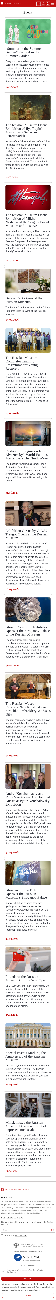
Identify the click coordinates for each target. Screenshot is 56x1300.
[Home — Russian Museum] (18, 3)
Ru (39, 3)
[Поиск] (48, 4)
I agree (28, 1295)
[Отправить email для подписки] (52, 1230)
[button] (28, 1265)
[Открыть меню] (53, 4)
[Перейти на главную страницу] (15, 1190)
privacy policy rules (21, 1235)
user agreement (28, 1287)
